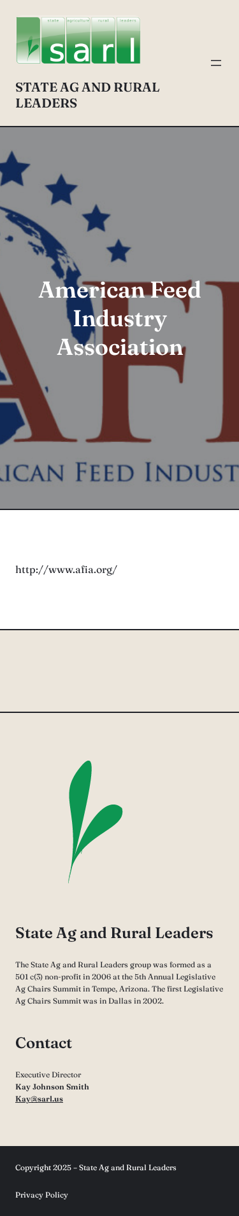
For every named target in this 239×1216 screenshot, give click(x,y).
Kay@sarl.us (39, 1098)
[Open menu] (216, 63)
